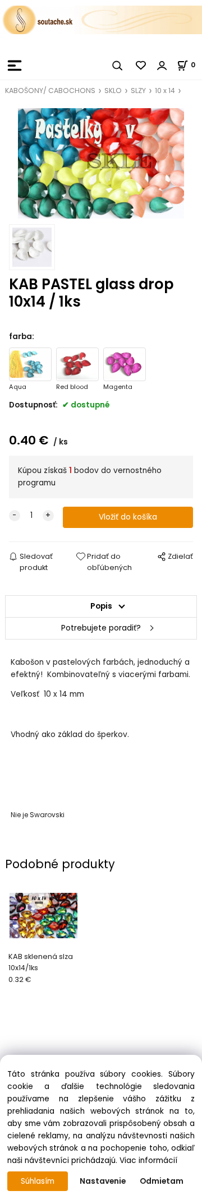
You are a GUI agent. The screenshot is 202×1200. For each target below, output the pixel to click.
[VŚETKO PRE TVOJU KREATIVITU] (101, 19)
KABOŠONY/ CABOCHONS (50, 90)
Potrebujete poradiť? (101, 628)
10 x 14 (165, 90)
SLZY (138, 90)
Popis (101, 606)
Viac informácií (148, 1160)
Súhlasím (37, 1181)
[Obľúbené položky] (141, 65)
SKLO (113, 90)
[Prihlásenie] (162, 65)
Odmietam (161, 1181)
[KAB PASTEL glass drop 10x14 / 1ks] (101, 163)
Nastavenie (103, 1181)
